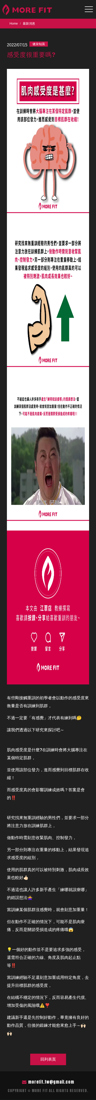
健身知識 (39, 44)
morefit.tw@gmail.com (51, 1082)
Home (13, 23)
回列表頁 (48, 1059)
